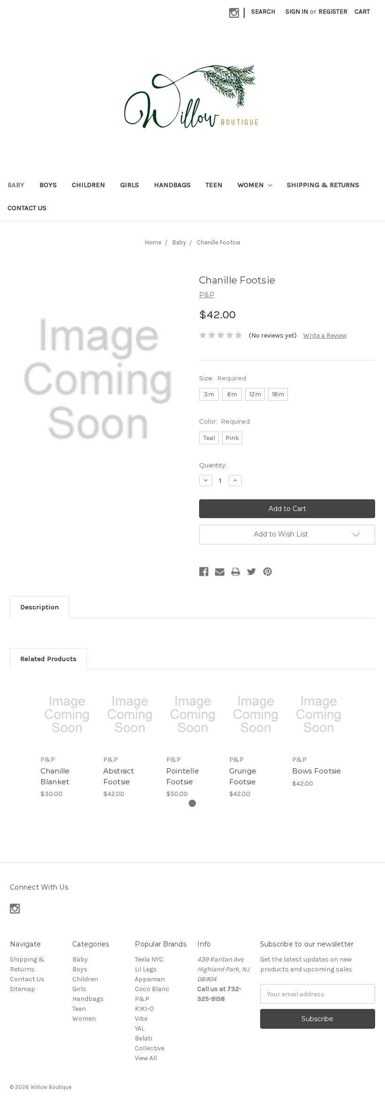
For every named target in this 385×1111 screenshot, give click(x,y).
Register (332, 12)
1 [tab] (192, 803)
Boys (48, 185)
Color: (224, 421)
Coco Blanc (152, 989)
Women (252, 185)
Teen (214, 185)
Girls (129, 185)
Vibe (141, 1019)
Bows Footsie (316, 770)
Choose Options (66, 726)
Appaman (150, 979)
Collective (149, 1048)
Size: (222, 378)
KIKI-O (144, 1009)
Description (39, 607)
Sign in (296, 12)
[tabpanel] (66, 739)
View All (146, 1058)
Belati (143, 1038)
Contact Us (27, 208)
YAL (140, 1028)
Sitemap (22, 989)
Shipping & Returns (323, 185)
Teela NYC (149, 959)
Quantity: (213, 465)
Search (263, 12)
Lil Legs (146, 969)
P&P (142, 999)
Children (88, 185)
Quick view (67, 703)
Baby (16, 185)
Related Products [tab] (48, 658)
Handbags (172, 185)
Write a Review (324, 335)
